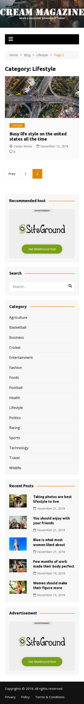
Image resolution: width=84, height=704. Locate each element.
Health (14, 397)
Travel (14, 457)
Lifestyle (17, 125)
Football (15, 387)
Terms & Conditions (50, 697)
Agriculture (18, 317)
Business (16, 337)
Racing (14, 427)
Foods (14, 377)
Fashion (15, 367)
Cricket (14, 347)
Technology (18, 448)
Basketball (17, 327)
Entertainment (21, 357)
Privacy (10, 697)
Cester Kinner (23, 146)
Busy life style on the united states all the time (38, 136)
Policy (25, 697)
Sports (14, 437)
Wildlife (15, 468)
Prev (12, 174)
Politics (15, 417)
